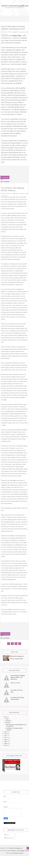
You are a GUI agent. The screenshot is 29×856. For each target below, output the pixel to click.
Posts (7, 834)
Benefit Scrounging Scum (16, 848)
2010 (5, 739)
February (8, 720)
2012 (5, 735)
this (15, 480)
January (8, 722)
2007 (5, 745)
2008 (5, 743)
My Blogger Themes (23, 850)
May (7, 719)
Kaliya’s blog (16, 35)
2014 (5, 732)
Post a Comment (4, 181)
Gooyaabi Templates (17, 853)
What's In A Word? (15, 683)
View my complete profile (16, 658)
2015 (5, 717)
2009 (5, 741)
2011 (5, 737)
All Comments (9, 838)
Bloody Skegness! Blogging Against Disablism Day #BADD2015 (18, 677)
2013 (5, 733)
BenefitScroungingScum (17, 656)
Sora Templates (11, 850)
